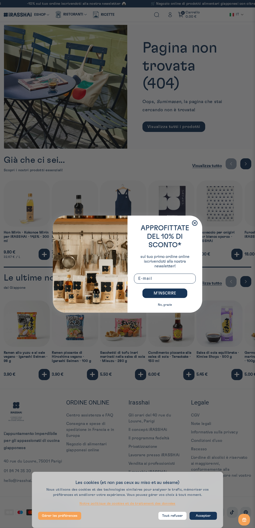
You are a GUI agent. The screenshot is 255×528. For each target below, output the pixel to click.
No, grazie (165, 304)
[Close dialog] (194, 223)
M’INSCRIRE (165, 293)
